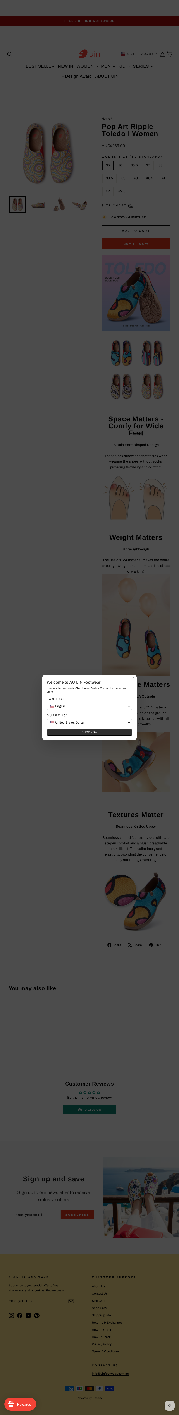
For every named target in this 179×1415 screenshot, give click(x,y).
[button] (89, 706)
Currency (58, 715)
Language (58, 699)
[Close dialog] (133, 678)
